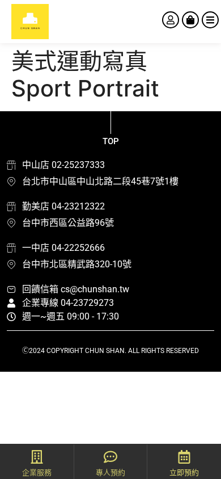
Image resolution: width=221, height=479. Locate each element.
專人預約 (110, 472)
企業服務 (37, 472)
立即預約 (184, 472)
